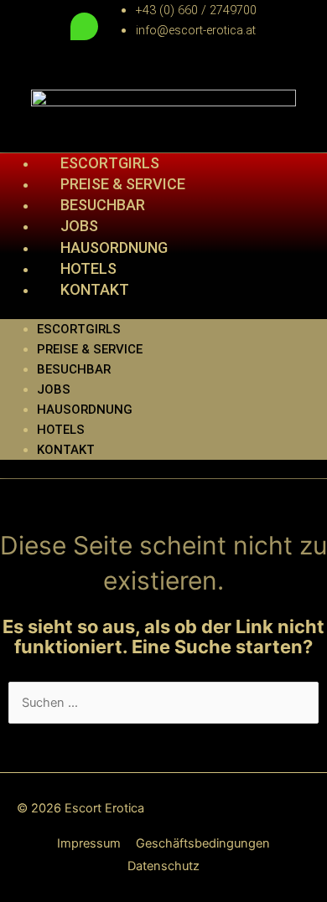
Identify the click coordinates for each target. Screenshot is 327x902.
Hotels (61, 429)
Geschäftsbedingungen (203, 843)
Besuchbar (74, 369)
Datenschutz (163, 866)
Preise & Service (90, 349)
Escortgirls (79, 329)
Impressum (89, 843)
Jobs (79, 226)
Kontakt (94, 289)
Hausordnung (84, 409)
